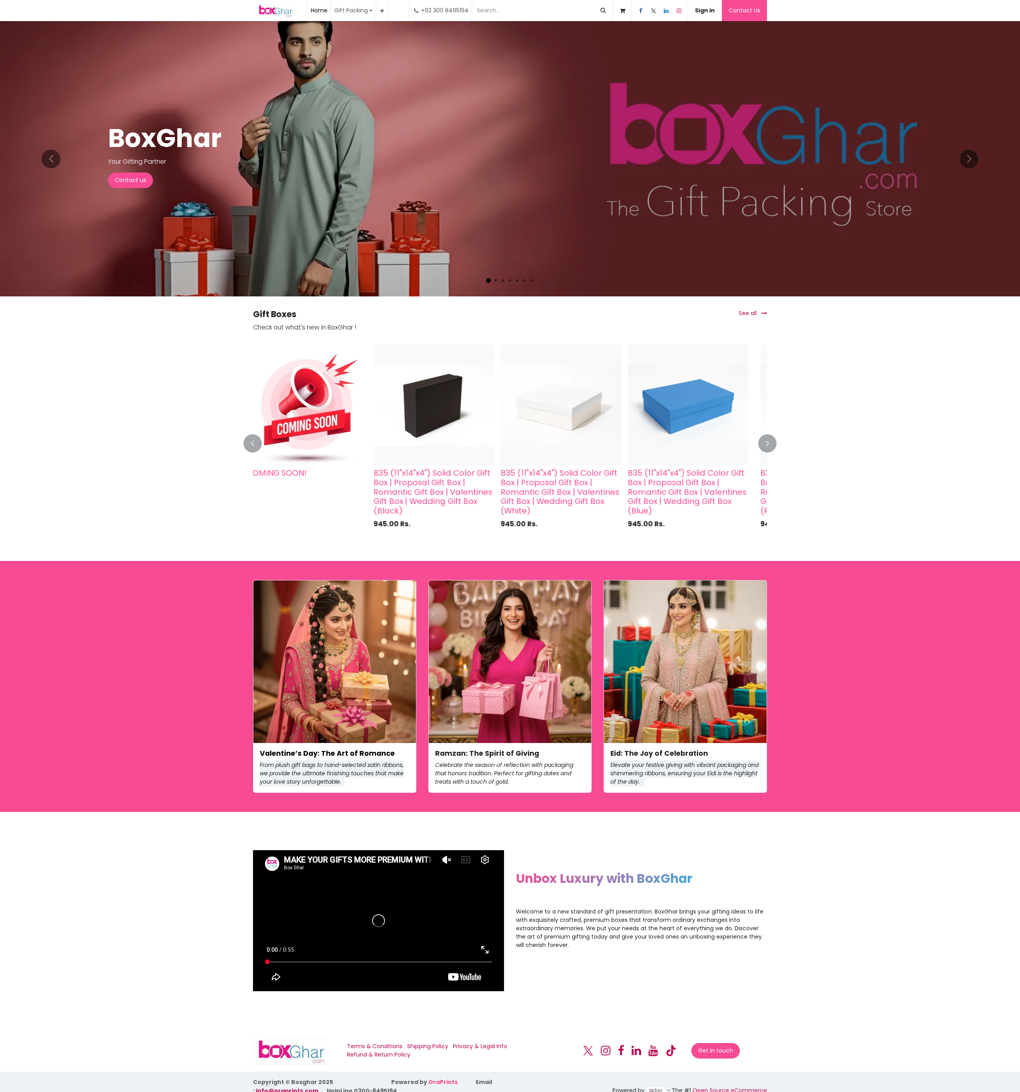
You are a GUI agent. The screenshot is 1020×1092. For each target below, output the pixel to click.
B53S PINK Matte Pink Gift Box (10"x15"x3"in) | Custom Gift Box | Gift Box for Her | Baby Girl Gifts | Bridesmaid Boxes (699, 487)
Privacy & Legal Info (480, 1046)
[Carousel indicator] (488, 280)
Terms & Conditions (374, 1046)
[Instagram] (679, 10)
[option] (510, 443)
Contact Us (744, 10)
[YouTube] (653, 1050)
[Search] (603, 10)
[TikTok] (671, 1050)
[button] (257, 443)
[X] (653, 10)
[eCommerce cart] (622, 10)
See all (748, 313)
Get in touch (715, 1051)
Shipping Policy (427, 1046)
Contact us (130, 180)
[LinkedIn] (666, 10)
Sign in (705, 10)
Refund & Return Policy (378, 1055)
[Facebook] (640, 10)
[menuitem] (319, 10)
